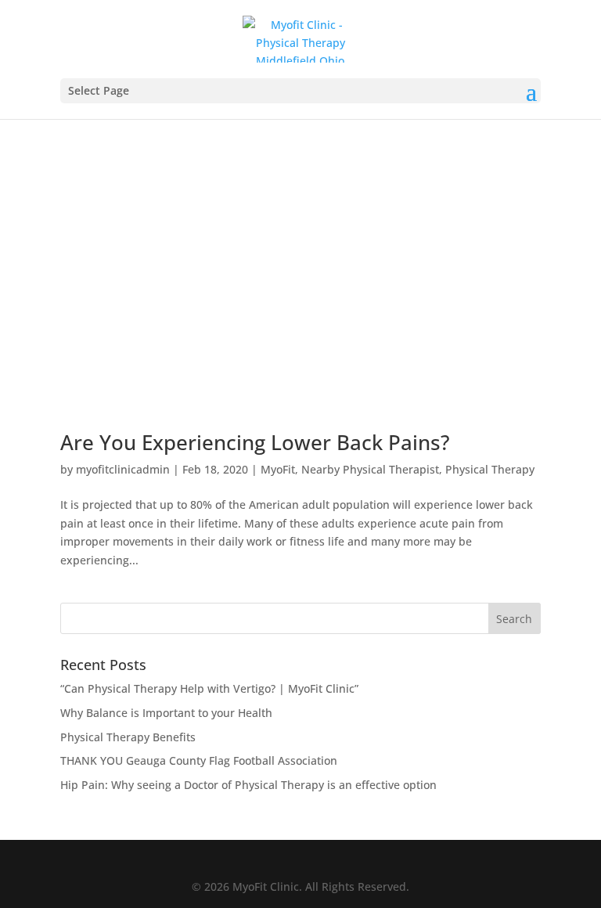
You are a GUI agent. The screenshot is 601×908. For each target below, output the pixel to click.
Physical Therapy (489, 469)
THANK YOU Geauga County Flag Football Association (198, 760)
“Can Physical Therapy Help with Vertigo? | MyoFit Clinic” (209, 688)
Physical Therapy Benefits (128, 737)
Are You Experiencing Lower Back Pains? (255, 442)
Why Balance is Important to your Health (166, 712)
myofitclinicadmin (123, 469)
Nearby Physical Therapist (370, 469)
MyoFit (278, 469)
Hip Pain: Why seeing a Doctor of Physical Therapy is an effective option (248, 784)
